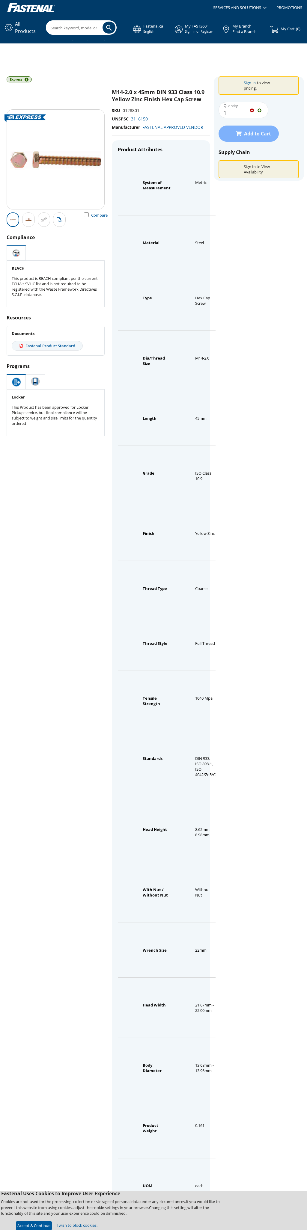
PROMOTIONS (289, 7)
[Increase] (259, 110)
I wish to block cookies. (77, 1225)
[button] (240, 8)
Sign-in (250, 82)
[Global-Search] (109, 28)
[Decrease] (252, 110)
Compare (99, 215)
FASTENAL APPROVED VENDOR (172, 127)
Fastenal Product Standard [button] (50, 345)
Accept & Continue (33, 1225)
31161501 (140, 119)
